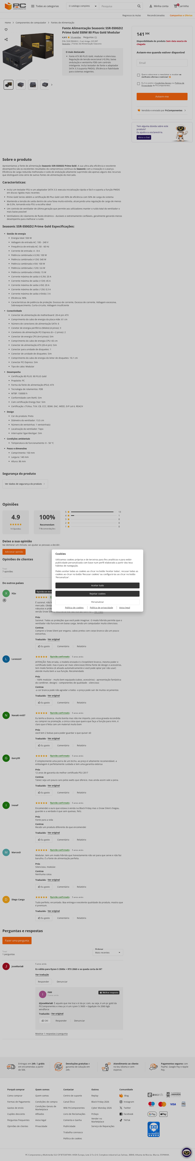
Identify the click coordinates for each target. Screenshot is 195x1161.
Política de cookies (74, 607)
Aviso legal (124, 607)
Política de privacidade (101, 607)
